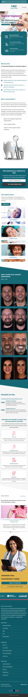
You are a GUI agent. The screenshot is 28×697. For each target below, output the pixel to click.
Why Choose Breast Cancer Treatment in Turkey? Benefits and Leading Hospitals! (14, 520)
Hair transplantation (7, 667)
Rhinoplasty (5, 672)
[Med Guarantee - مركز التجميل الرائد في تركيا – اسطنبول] (14, 7)
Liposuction (5, 675)
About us (5, 645)
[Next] (27, 519)
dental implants (6, 664)
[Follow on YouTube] (18, 691)
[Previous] (1, 519)
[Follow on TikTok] (14, 691)
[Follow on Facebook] (10, 691)
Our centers (5, 648)
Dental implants (13, 220)
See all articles (23, 496)
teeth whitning (13, 257)
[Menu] (2, 7)
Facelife (4, 670)
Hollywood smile (13, 238)
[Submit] (25, 1)
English (23, 7)
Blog (4, 631)
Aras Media (16, 695)
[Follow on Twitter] (16, 691)
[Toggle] (2, 119)
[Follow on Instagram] (12, 691)
